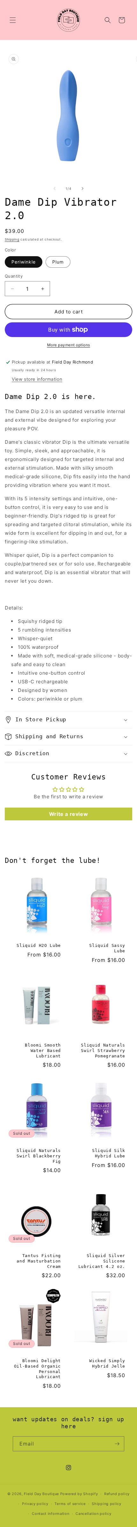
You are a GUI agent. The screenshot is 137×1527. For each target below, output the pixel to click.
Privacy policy (35, 1503)
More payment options (68, 344)
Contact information (50, 1513)
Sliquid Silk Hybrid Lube (108, 1153)
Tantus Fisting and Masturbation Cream (39, 1261)
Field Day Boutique (41, 1494)
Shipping (12, 239)
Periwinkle (23, 262)
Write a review (68, 814)
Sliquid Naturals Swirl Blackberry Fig (39, 1156)
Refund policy (117, 1494)
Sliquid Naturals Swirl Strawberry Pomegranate (103, 1050)
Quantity (14, 276)
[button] (13, 20)
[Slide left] (54, 188)
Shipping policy (106, 1503)
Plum (58, 262)
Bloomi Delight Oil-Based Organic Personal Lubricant (37, 1368)
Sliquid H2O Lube (39, 945)
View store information (37, 379)
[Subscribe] (117, 1443)
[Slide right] (83, 188)
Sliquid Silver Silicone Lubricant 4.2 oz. (101, 1261)
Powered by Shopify (79, 1494)
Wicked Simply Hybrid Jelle (107, 1363)
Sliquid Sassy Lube (107, 948)
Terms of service (69, 1503)
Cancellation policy (93, 1513)
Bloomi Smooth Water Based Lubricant (43, 1050)
